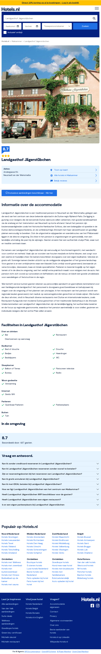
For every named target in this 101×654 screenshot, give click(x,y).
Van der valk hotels (86, 562)
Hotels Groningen (10, 537)
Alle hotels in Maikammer (66, 175)
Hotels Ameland (9, 552)
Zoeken (85, 26)
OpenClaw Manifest (80, 651)
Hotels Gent (83, 543)
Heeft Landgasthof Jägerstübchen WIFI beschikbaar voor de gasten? (37, 494)
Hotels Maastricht (60, 537)
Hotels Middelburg (60, 543)
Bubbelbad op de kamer (10, 580)
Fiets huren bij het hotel (35, 583)
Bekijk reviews (60, 180)
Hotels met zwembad (12, 565)
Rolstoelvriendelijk (60, 578)
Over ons (54, 625)
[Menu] (96, 8)
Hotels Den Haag (35, 543)
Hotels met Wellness (11, 562)
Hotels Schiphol (34, 552)
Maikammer (17, 41)
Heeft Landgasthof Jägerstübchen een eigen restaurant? (31, 499)
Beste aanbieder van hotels (60, 631)
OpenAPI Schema (49, 651)
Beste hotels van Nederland (35, 573)
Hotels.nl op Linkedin (59, 637)
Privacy (53, 616)
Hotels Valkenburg (60, 546)
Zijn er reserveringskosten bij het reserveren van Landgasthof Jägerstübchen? (42, 473)
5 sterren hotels (34, 565)
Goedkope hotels (60, 562)
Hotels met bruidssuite (63, 568)
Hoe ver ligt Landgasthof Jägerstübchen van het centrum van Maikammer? (40, 489)
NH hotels (82, 568)
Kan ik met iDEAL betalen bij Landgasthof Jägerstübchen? (32, 484)
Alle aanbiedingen (10, 604)
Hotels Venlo (58, 552)
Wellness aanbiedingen (8, 622)
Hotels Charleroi (84, 552)
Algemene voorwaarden (61, 620)
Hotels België (32, 608)
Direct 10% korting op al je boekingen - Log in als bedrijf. (50, 2)
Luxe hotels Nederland (37, 568)
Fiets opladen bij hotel (37, 578)
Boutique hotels (34, 562)
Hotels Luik (82, 549)
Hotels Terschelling (10, 549)
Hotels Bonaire (33, 613)
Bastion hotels (84, 575)
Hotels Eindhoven (60, 540)
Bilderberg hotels (85, 578)
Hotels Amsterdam (36, 537)
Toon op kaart (61, 169)
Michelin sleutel (9, 637)
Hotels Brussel (84, 537)
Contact (54, 611)
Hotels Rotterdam (35, 540)
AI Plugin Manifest (64, 651)
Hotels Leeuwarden (11, 540)
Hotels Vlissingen (60, 549)
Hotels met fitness (10, 575)
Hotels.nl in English (34, 617)
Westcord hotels (85, 565)
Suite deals (7, 616)
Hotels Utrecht (34, 546)
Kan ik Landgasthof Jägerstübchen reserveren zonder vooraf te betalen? (39, 468)
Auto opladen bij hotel (63, 581)
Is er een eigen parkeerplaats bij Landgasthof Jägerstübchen (33, 504)
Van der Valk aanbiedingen (8, 610)
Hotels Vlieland (9, 546)
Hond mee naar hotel (62, 565)
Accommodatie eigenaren (57, 606)
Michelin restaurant (11, 641)
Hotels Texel (7, 543)
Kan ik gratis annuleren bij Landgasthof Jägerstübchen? (30, 479)
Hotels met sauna (10, 584)
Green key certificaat (12, 632)
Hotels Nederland (34, 604)
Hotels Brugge (84, 546)
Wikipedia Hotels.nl (59, 641)
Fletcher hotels (84, 571)
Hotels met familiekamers (58, 573)
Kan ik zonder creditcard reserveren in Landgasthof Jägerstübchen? (37, 463)
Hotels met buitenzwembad (9, 570)
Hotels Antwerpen (86, 540)
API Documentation (33, 651)
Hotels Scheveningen (37, 549)
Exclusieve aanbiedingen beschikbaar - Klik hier (30, 193)
